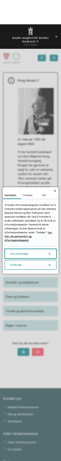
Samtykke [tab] (10, 195)
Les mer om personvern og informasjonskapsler (28, 236)
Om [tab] (44, 195)
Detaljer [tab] (28, 195)
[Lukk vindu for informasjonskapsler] (55, 191)
